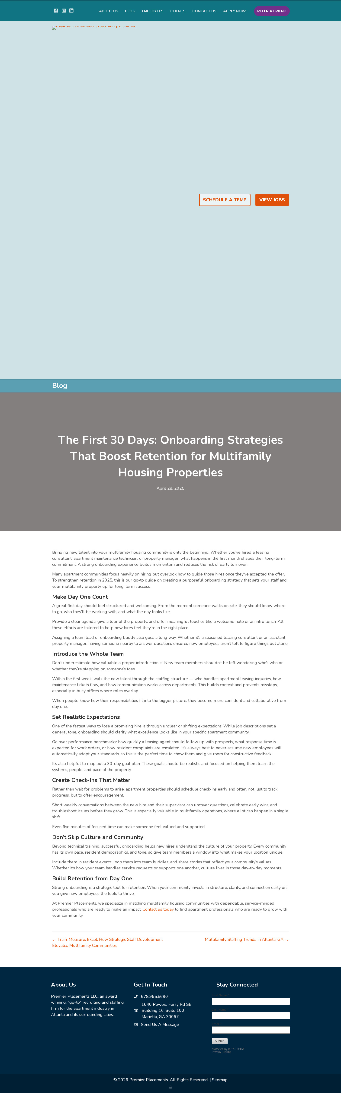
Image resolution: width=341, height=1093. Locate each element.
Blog (130, 11)
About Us (108, 11)
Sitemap (220, 1080)
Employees (153, 11)
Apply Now (234, 11)
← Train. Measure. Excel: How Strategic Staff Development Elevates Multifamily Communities (107, 942)
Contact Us (204, 11)
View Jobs (272, 200)
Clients (178, 11)
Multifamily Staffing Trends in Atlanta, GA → (247, 939)
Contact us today (158, 909)
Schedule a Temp (225, 200)
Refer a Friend (271, 11)
